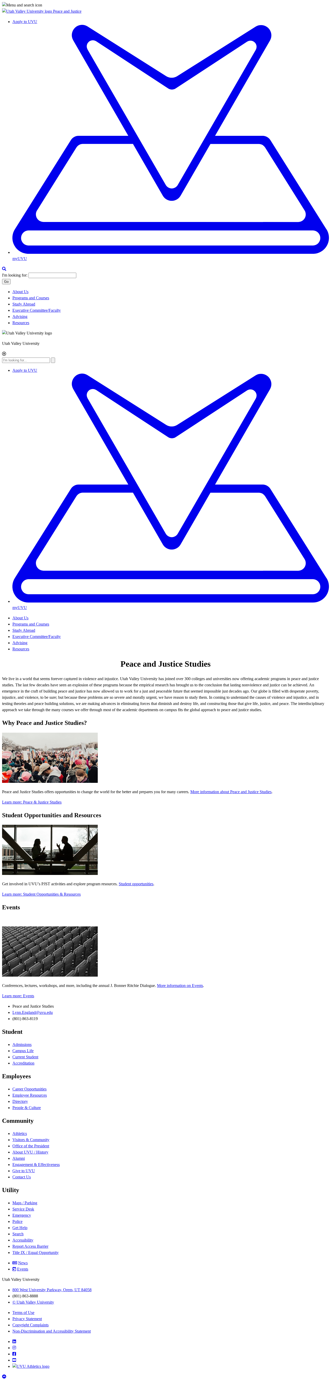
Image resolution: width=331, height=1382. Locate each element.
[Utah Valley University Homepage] (27, 11)
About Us (20, 291)
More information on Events (180, 985)
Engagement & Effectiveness (36, 1164)
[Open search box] (4, 269)
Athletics (19, 1133)
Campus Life (23, 1051)
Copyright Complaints (30, 1325)
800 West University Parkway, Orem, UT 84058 (52, 1290)
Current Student (25, 1057)
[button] (165, 5)
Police (17, 1221)
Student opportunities (136, 884)
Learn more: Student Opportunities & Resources (41, 894)
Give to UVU (23, 1171)
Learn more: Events (18, 996)
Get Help (19, 1227)
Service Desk (23, 1209)
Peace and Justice (67, 11)
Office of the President (30, 1146)
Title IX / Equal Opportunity (35, 1252)
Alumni (18, 1158)
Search (18, 1234)
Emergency (21, 1215)
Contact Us (21, 1177)
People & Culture (26, 1107)
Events (22, 1269)
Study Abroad (23, 304)
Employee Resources (29, 1095)
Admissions (22, 1044)
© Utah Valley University (33, 1302)
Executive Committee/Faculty (36, 310)
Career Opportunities (29, 1089)
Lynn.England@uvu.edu (32, 1012)
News (23, 1263)
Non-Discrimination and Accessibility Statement (51, 1331)
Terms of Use (23, 1312)
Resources (20, 323)
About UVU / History (30, 1152)
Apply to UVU (24, 21)
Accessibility (22, 1240)
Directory (20, 1101)
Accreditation (23, 1063)
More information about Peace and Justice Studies (231, 792)
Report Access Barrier (30, 1246)
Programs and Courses (30, 298)
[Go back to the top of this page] (4, 1376)
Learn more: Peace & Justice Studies (32, 802)
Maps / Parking (24, 1203)
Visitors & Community (30, 1140)
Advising (19, 316)
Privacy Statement (27, 1319)
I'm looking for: (14, 275)
